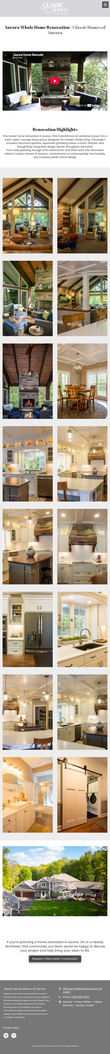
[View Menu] (105, 4)
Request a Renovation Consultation (55, 959)
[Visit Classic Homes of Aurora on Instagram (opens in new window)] (13, 1035)
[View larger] (28, 215)
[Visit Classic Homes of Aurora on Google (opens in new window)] (5, 1035)
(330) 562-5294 (80, 997)
